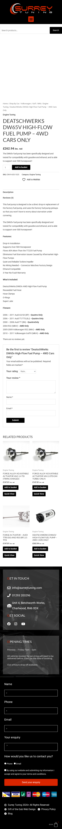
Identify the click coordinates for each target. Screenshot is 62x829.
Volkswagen (26, 104)
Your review (13, 378)
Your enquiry (12, 737)
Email (9, 408)
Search (56, 30)
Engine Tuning (9, 115)
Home (5, 104)
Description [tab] (8, 192)
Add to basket (21, 167)
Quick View (9, 494)
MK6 (39, 104)
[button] (31, 19)
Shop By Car (14, 104)
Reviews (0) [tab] (8, 198)
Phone (8, 702)
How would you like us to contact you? (28, 756)
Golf (34, 104)
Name (9, 397)
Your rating (12, 371)
